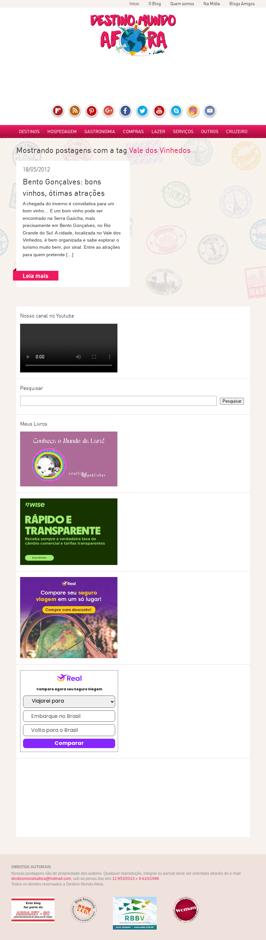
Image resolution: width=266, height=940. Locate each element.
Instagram (193, 111)
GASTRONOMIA (99, 131)
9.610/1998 (149, 878)
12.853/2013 (123, 878)
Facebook (125, 111)
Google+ (109, 111)
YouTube (159, 111)
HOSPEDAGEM (62, 131)
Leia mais (35, 275)
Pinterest (92, 111)
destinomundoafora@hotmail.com (41, 878)
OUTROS (209, 131)
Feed (75, 111)
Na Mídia (211, 3)
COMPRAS (133, 131)
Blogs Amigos (242, 3)
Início (134, 3)
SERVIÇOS (183, 131)
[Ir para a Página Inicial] (133, 35)
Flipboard (58, 111)
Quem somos (182, 3)
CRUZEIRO (237, 131)
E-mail (210, 111)
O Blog (155, 3)
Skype (176, 111)
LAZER (158, 131)
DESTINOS (29, 131)
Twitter (142, 111)
